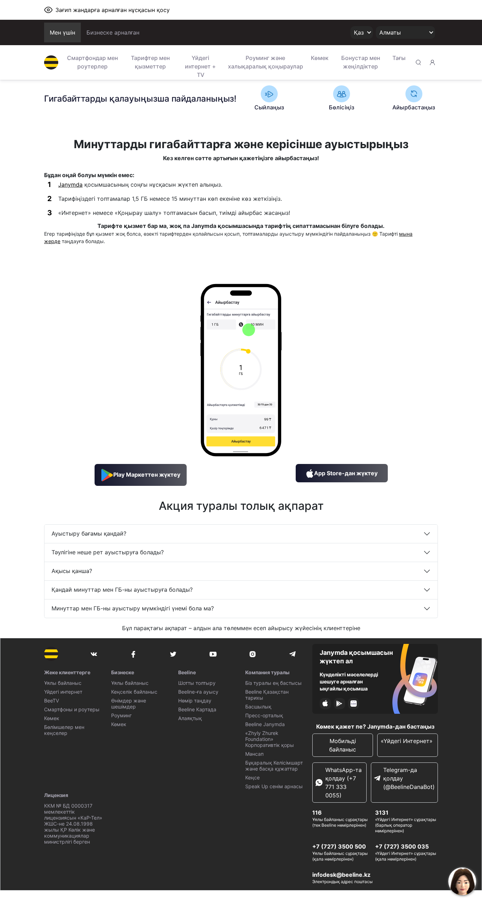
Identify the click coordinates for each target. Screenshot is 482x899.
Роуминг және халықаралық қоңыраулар (265, 62)
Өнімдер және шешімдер (128, 704)
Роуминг (121, 715)
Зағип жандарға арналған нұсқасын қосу (112, 9)
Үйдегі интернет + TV (200, 65)
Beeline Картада (197, 709)
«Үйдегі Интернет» (407, 740)
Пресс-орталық (264, 715)
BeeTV (51, 701)
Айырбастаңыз (413, 107)
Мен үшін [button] (62, 32)
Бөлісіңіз (341, 107)
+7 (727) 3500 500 (339, 846)
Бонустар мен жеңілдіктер (360, 62)
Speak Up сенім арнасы (274, 786)
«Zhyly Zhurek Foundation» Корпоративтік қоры (269, 739)
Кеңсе (252, 777)
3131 (381, 812)
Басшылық (258, 707)
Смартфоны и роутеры (72, 709)
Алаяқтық (190, 718)
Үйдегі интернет (63, 692)
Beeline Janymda (265, 724)
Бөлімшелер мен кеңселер (64, 730)
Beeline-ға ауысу (198, 692)
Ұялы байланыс (63, 683)
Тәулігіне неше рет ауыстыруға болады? (108, 552)
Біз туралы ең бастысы (273, 683)
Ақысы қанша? (72, 570)
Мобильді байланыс (342, 745)
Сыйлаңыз (269, 107)
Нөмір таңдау (194, 701)
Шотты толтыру (197, 683)
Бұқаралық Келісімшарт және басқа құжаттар (274, 766)
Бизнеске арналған (112, 32)
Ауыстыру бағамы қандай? (89, 533)
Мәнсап (254, 754)
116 (317, 812)
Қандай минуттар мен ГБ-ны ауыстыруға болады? (122, 589)
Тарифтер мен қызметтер (150, 62)
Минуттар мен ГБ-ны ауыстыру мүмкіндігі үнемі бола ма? (133, 608)
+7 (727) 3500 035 (402, 846)
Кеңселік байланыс (134, 692)
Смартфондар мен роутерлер (92, 62)
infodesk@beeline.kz (341, 874)
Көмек (320, 57)
